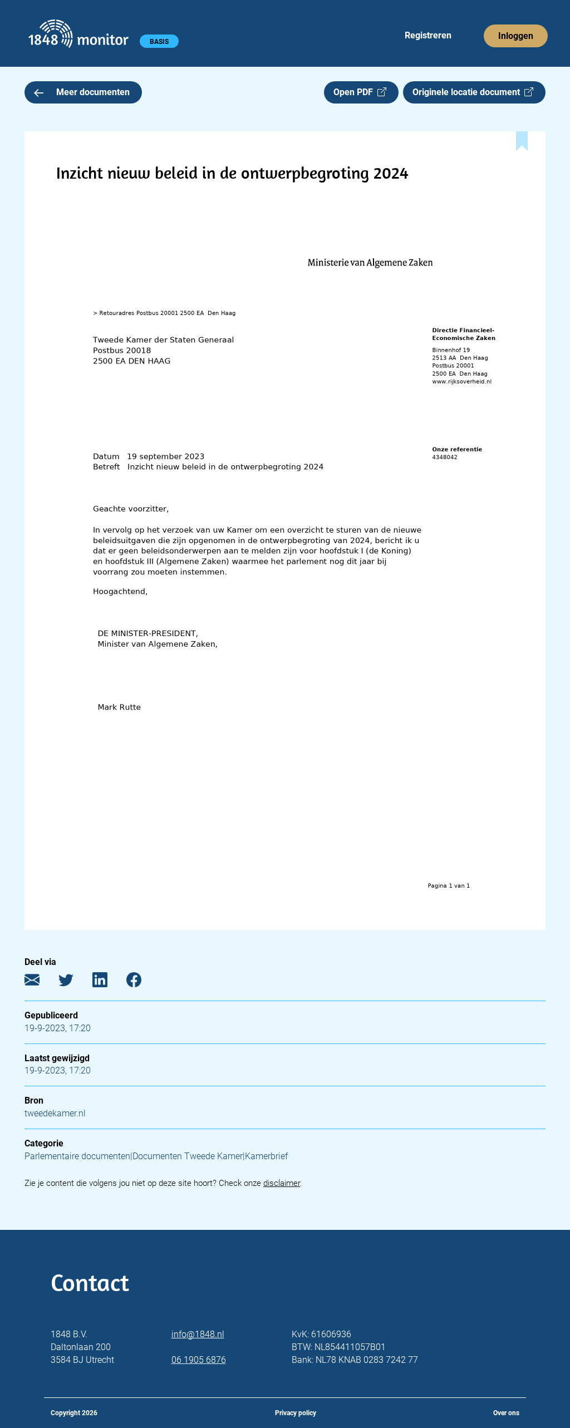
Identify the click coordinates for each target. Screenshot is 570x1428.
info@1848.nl (197, 1334)
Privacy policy (295, 1413)
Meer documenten (93, 92)
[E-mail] (40, 982)
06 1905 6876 (198, 1360)
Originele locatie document (468, 92)
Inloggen (515, 36)
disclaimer (281, 1183)
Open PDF (355, 92)
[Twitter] (74, 982)
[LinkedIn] (108, 982)
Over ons (506, 1413)
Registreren (428, 35)
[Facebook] (142, 982)
